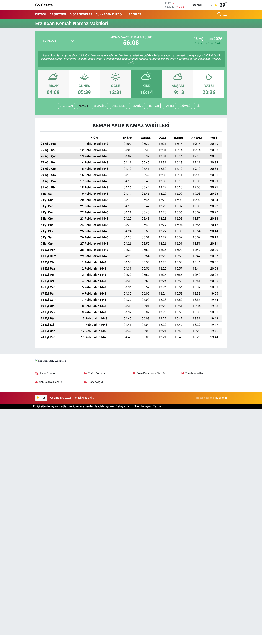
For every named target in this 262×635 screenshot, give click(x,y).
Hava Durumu (48, 373)
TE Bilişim (221, 397)
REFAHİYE (137, 105)
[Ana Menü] (224, 14)
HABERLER (134, 14)
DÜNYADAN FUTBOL (109, 14)
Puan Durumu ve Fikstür (151, 373)
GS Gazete (44, 5)
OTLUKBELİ (118, 105)
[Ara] (219, 14)
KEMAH (83, 105)
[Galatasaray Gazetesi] (51, 360)
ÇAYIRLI (169, 105)
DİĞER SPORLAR (81, 14)
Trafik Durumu (96, 373)
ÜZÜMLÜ (185, 105)
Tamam (158, 406)
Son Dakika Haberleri (51, 382)
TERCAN (154, 105)
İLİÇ (198, 105)
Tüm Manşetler (194, 373)
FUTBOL (41, 14)
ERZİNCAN (66, 105)
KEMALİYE (99, 105)
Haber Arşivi (95, 382)
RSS (43, 397)
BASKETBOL (58, 14)
